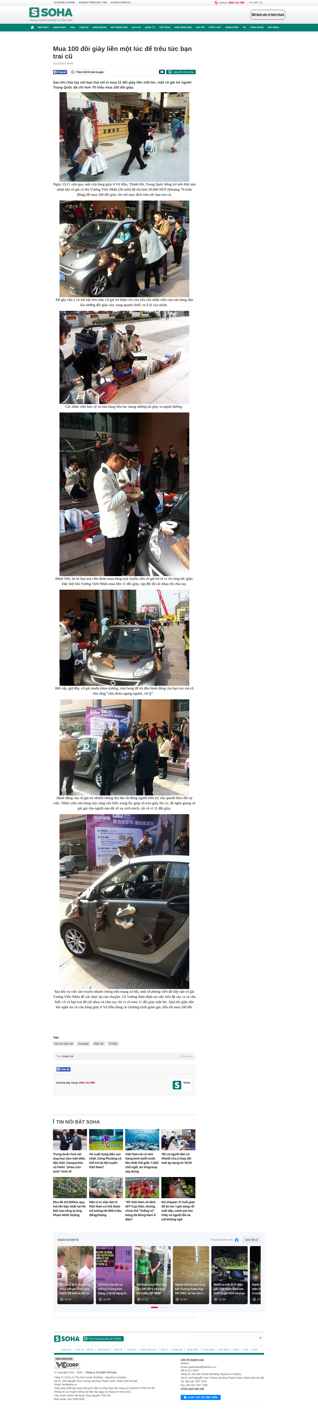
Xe (244, 27)
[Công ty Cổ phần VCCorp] (106, 1363)
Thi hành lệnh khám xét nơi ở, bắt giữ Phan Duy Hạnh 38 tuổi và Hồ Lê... (75, 1289)
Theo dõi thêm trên (222, 1240)
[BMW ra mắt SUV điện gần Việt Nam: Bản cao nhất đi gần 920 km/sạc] (229, 1275)
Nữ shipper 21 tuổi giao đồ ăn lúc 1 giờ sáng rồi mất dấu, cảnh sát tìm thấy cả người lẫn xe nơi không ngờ (178, 1210)
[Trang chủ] (51, 14)
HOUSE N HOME (65, 2)
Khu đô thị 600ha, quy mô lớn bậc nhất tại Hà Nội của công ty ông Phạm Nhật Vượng (69, 1208)
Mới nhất (43, 27)
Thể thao (164, 27)
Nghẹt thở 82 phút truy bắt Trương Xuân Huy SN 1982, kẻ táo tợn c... (190, 1289)
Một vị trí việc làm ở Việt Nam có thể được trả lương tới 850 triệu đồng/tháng (105, 1208)
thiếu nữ (98, 1043)
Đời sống (273, 27)
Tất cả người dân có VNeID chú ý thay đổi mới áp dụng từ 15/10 (176, 1158)
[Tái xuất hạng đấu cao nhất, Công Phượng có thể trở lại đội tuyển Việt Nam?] (106, 1139)
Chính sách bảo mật (192, 1388)
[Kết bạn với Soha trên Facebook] (177, 1085)
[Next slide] (255, 1277)
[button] (154, 1307)
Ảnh (246, 1350)
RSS (255, 1350)
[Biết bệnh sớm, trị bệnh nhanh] (267, 14)
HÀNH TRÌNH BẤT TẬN (94, 2)
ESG (72, 27)
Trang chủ (66, 1350)
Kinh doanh (100, 27)
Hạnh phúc (59, 27)
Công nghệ (256, 27)
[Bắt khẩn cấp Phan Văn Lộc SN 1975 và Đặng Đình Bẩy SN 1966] (152, 1275)
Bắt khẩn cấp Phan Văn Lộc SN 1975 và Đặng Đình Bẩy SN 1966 (152, 1289)
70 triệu (113, 1043)
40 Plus (136, 27)
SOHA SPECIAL (122, 2)
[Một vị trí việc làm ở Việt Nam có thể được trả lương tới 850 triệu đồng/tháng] (106, 1187)
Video (236, 1350)
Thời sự (83, 27)
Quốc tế (150, 27)
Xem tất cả (251, 1240)
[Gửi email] (162, 72)
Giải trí (200, 27)
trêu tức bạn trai (64, 1043)
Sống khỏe (232, 27)
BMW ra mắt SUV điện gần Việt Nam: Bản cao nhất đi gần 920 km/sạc (229, 1289)
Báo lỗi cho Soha (184, 72)
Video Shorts (68, 1240)
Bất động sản (119, 27)
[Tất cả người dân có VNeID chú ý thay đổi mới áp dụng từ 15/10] (178, 1139)
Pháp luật (215, 27)
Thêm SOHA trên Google (90, 72)
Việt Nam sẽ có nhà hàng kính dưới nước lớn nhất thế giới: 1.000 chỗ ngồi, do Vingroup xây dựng (142, 1162)
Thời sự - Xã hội (84, 1350)
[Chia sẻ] (60, 72)
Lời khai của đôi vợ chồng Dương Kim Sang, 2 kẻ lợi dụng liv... (113, 1289)
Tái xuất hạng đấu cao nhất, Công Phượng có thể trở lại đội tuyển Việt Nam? (105, 1160)
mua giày (83, 1043)
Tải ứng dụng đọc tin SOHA (105, 1338)
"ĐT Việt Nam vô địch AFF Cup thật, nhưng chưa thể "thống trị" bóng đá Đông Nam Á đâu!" (140, 1210)
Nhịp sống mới (183, 27)
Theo (124, 1056)
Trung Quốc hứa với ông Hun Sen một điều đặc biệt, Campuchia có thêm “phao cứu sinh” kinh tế (69, 1162)
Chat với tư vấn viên (202, 1397)
